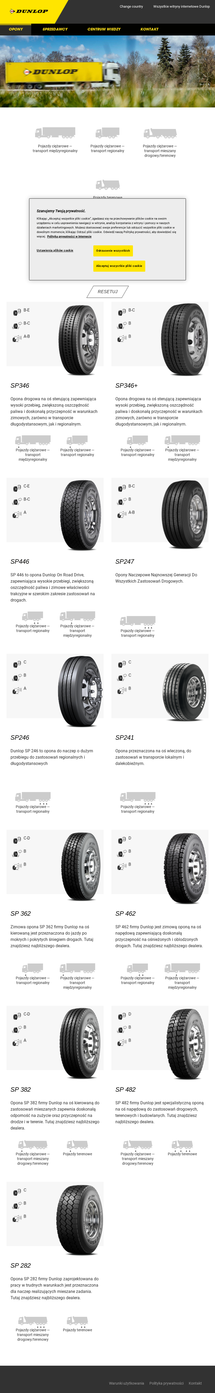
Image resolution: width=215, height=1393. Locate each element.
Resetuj (107, 291)
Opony (16, 29)
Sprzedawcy (54, 29)
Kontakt (149, 29)
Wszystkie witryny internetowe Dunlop (181, 6)
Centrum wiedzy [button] (103, 29)
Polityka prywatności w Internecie (69, 236)
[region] (107, 239)
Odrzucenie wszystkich (113, 251)
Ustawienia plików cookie (55, 250)
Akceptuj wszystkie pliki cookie (119, 266)
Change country (131, 6)
